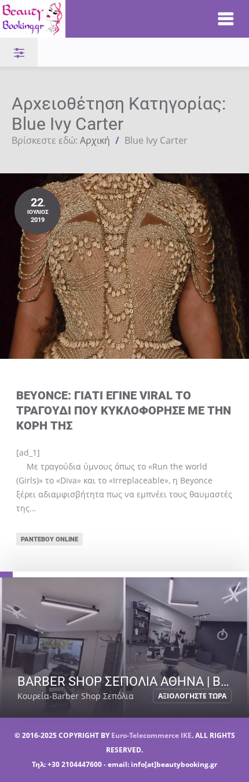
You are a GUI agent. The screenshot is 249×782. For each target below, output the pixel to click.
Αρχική (95, 140)
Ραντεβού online (49, 538)
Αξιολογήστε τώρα (192, 696)
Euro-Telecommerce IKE (151, 735)
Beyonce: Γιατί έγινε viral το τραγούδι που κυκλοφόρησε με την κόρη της (123, 410)
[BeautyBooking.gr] (96, 19)
